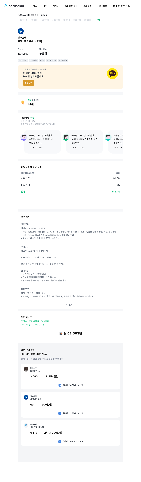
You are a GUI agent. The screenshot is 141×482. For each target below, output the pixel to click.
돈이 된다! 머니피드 (121, 6)
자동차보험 (102, 6)
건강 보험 (87, 6)
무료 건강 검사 (70, 6)
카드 (35, 6)
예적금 (56, 6)
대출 (45, 6)
